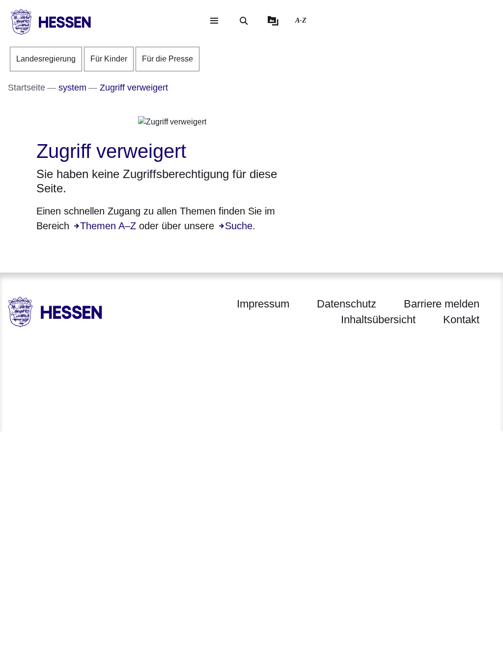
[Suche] (243, 20)
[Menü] (214, 20)
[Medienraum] (273, 20)
